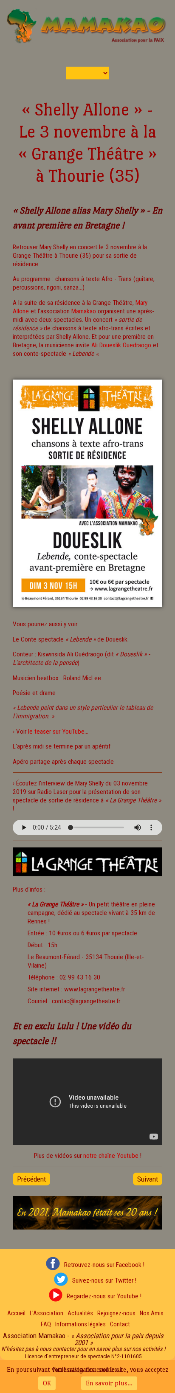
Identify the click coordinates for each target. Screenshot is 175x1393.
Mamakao (83, 311)
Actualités (80, 1313)
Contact (120, 1324)
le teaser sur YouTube (56, 731)
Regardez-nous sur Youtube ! (104, 1296)
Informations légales (80, 1324)
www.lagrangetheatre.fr (94, 989)
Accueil (16, 1313)
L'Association (46, 1313)
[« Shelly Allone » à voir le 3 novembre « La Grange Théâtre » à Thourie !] (87, 609)
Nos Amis (152, 1313)
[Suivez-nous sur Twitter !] (58, 1280)
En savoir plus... (109, 1383)
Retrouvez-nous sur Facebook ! (104, 1265)
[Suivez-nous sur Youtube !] (53, 1296)
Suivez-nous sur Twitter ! (104, 1280)
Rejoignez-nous (116, 1313)
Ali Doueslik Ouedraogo (121, 345)
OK (47, 1383)
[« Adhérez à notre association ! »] (87, 1227)
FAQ (46, 1324)
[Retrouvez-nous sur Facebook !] (50, 1265)
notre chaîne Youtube (110, 1155)
